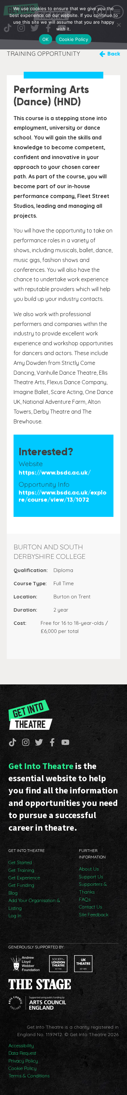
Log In (14, 916)
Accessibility (21, 1046)
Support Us (91, 877)
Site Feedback (93, 915)
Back (113, 53)
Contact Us (90, 907)
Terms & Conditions (28, 1076)
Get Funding (21, 885)
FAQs (84, 899)
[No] (118, 24)
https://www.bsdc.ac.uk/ (55, 472)
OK (45, 39)
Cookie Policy (22, 1068)
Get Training (21, 870)
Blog (13, 893)
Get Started (20, 862)
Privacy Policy (23, 1061)
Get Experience (24, 878)
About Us (89, 869)
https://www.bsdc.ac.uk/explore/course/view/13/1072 (62, 496)
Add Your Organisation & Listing (34, 904)
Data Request (22, 1053)
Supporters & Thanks (93, 888)
